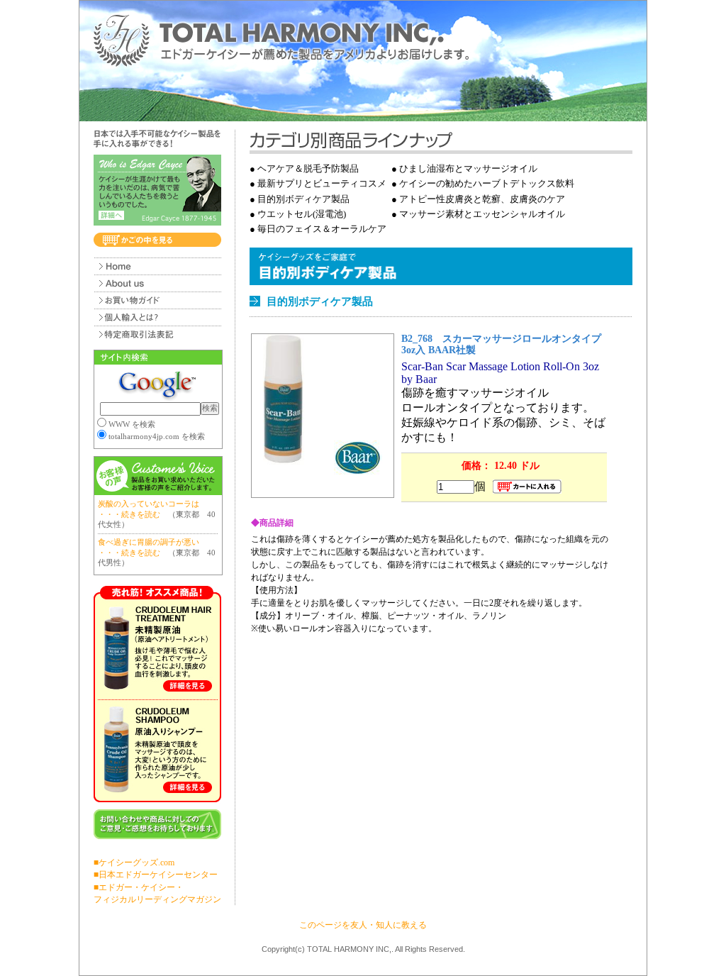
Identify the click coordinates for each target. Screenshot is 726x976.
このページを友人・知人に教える (363, 925)
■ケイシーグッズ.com (134, 862)
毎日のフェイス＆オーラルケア (321, 228)
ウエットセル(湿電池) (301, 214)
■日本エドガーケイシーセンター (156, 875)
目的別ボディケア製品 (303, 199)
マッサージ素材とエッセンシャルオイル (482, 214)
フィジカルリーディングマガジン (157, 899)
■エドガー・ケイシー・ (139, 887)
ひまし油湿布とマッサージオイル (468, 168)
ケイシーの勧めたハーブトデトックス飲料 (486, 183)
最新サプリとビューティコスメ (321, 183)
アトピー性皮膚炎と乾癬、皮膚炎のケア (482, 199)
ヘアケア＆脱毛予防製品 (308, 168)
